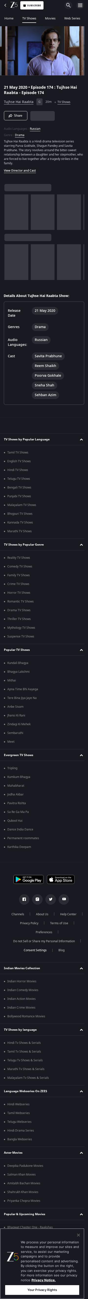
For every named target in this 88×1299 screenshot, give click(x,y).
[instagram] (36, 899)
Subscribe (34, 5)
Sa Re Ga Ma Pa (18, 812)
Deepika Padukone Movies (25, 1166)
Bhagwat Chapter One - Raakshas (30, 1227)
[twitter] (49, 899)
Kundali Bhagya (17, 663)
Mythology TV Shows (21, 628)
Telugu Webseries (19, 1122)
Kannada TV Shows (20, 522)
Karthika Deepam (19, 847)
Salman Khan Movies (21, 1174)
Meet (10, 742)
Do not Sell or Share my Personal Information (42, 941)
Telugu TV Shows (18, 479)
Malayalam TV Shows (21, 505)
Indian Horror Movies (21, 981)
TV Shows (29, 18)
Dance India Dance (20, 829)
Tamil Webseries (18, 1113)
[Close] (78, 1235)
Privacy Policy (56, 923)
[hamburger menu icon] (80, 5)
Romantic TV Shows (20, 601)
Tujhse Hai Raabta (18, 100)
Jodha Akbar (15, 794)
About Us (54, 914)
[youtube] (62, 899)
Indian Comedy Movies (22, 990)
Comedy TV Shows (19, 566)
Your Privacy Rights (42, 1290)
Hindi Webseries (18, 1104)
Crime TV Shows (18, 584)
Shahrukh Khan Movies (22, 1192)
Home (8, 18)
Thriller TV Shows (19, 619)
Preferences (57, 932)
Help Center (27, 923)
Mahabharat (15, 786)
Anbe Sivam (15, 707)
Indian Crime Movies (21, 1007)
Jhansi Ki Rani (16, 715)
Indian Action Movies (21, 999)
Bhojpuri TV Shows (20, 514)
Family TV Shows (18, 575)
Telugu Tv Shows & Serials (25, 1060)
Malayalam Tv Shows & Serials (28, 1078)
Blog (59, 950)
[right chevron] (9, 210)
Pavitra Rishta (16, 803)
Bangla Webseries (19, 1139)
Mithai (11, 680)
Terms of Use (28, 932)
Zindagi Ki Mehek (19, 724)
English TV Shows (19, 461)
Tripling (12, 768)
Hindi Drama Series (20, 1130)
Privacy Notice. (44, 1280)
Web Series (72, 18)
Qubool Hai (14, 821)
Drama (19, 133)
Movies (50, 18)
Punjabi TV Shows (19, 496)
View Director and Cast (20, 168)
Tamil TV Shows (17, 452)
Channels (30, 914)
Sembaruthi (15, 733)
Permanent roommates (23, 838)
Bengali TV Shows (19, 487)
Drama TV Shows (19, 610)
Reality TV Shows (18, 558)
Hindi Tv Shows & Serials (24, 1043)
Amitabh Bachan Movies (23, 1183)
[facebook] (22, 899)
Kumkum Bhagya (18, 777)
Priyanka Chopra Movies (23, 1201)
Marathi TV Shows (19, 531)
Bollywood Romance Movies (26, 1016)
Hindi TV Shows (17, 470)
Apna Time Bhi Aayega (22, 689)
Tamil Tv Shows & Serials (24, 1051)
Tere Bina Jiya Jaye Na (22, 698)
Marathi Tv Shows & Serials (25, 1069)
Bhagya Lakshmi (18, 672)
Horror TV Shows (18, 593)
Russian (35, 126)
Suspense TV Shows (20, 636)
